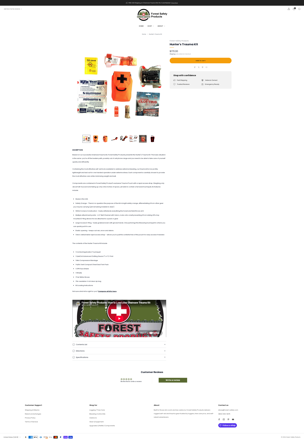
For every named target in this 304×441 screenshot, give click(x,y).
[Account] (289, 9)
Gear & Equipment (96, 422)
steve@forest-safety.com (228, 410)
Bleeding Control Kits (97, 414)
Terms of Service (31, 422)
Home (141, 26)
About (160, 26)
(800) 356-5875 (224, 414)
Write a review (173, 380)
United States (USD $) (12, 9)
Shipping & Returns (32, 410)
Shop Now (174, 3)
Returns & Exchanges (33, 414)
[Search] (299, 9)
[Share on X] (199, 67)
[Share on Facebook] (195, 67)
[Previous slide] (77, 85)
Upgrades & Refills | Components (102, 426)
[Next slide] (161, 85)
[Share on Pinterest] (202, 67)
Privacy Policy (30, 418)
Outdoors (93, 418)
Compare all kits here (107, 291)
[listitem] (152, 3)
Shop (149, 26)
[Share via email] (206, 67)
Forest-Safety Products (179, 41)
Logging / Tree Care (97, 410)
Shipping (172, 54)
